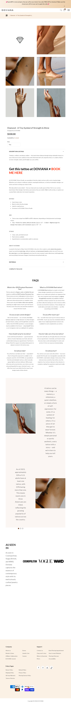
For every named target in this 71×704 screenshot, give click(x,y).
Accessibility (52, 659)
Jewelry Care (25, 653)
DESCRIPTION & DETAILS (16, 151)
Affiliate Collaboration (11, 656)
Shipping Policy (10, 672)
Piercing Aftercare (54, 656)
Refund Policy (22, 670)
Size (8, 141)
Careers (24, 656)
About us (8, 650)
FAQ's (38, 659)
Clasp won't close (41, 653)
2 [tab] (20, 528)
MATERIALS (12, 262)
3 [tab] (22, 528)
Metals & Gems (10, 653)
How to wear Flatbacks (55, 653)
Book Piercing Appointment (56, 650)
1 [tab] (18, 528)
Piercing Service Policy (25, 675)
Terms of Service (10, 678)
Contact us (40, 650)
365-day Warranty (10, 675)
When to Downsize (42, 656)
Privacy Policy (22, 672)
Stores (24, 650)
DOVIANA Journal (11, 659)
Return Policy (9, 670)
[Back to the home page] (7, 15)
